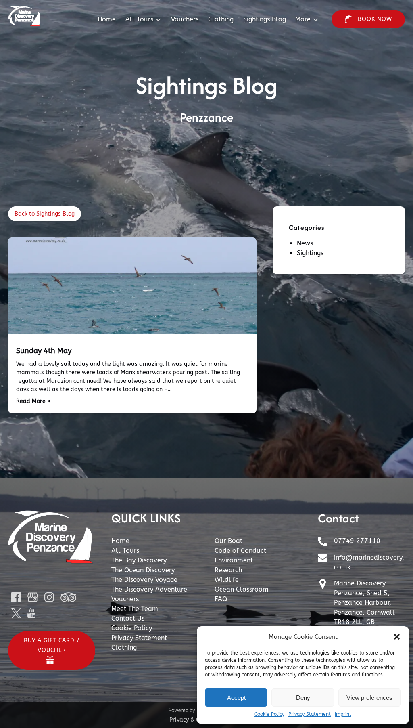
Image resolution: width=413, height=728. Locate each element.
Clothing (221, 19)
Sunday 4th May (43, 350)
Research (228, 570)
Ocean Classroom (242, 589)
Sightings (310, 253)
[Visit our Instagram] (49, 597)
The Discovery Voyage (144, 579)
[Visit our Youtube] (31, 613)
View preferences (369, 697)
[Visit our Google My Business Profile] (32, 597)
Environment (234, 560)
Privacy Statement (309, 714)
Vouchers (184, 19)
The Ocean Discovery (143, 570)
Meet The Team (134, 609)
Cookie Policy (269, 714)
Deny (303, 697)
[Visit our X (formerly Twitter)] (16, 613)
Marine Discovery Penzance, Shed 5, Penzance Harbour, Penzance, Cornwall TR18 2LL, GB (364, 602)
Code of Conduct (240, 550)
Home (107, 19)
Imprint (343, 714)
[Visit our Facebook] (16, 597)
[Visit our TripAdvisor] (68, 597)
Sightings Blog (264, 19)
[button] (397, 637)
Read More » (33, 401)
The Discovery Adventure (149, 589)
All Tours (125, 550)
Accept (236, 697)
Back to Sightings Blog (45, 213)
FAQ (221, 599)
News (305, 243)
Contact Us (127, 618)
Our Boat (228, 541)
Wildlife (227, 579)
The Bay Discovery (139, 560)
